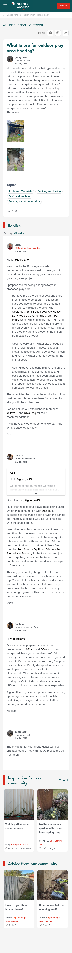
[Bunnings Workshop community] (20, 6)
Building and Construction (24, 202)
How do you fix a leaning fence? (16, 907)
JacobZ (9, 918)
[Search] (3, 14)
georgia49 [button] (21, 57)
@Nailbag (30, 412)
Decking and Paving (49, 191)
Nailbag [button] (19, 624)
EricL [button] (18, 244)
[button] (10, 59)
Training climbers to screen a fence (17, 826)
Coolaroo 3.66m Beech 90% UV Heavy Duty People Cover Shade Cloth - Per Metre (36, 315)
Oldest (18, 233)
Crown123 (44, 841)
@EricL (46, 510)
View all (64, 780)
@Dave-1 (12, 412)
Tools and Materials (20, 191)
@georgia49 (21, 259)
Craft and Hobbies (20, 197)
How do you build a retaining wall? (51, 907)
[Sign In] (63, 6)
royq (7, 845)
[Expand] (36, 493)
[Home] (4, 25)
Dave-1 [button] (19, 455)
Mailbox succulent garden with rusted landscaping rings (50, 828)
